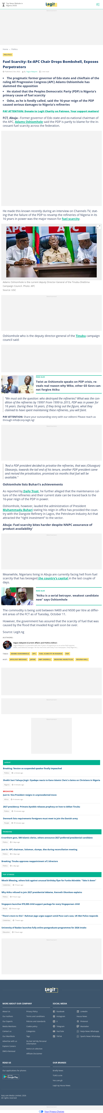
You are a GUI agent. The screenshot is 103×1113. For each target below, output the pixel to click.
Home (5, 49)
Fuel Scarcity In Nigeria (50, 654)
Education (6, 932)
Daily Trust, (31, 491)
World (5, 908)
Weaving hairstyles (63, 659)
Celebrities (6, 885)
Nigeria (6, 785)
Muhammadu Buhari (18, 510)
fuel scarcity (71, 219)
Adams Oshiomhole (29, 122)
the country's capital (53, 578)
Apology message (18, 659)
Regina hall (82, 659)
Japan (32, 659)
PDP (67, 654)
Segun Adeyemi (31, 72)
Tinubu (81, 336)
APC (34, 654)
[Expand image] (98, 226)
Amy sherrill (45, 659)
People (6, 823)
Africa (6, 799)
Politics (14, 49)
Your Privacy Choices (54, 1111)
